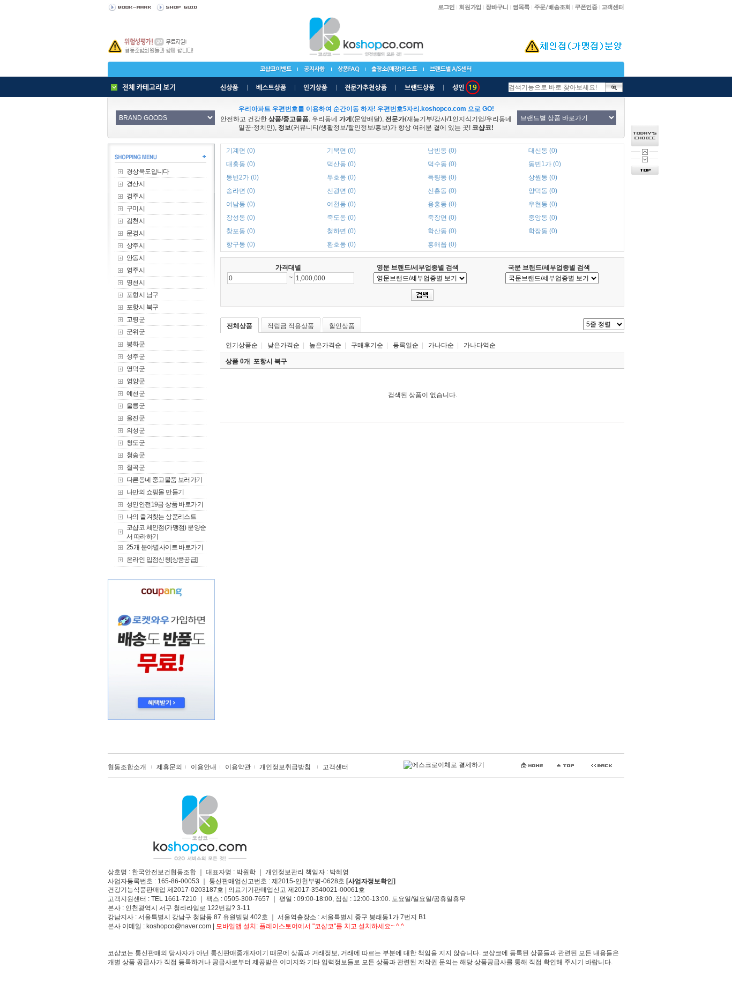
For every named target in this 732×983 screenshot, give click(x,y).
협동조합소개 (127, 767)
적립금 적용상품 (290, 326)
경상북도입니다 (147, 171)
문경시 (135, 233)
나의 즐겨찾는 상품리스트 (161, 516)
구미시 (135, 208)
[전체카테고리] (146, 87)
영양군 (135, 381)
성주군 (135, 356)
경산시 (135, 184)
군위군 (135, 332)
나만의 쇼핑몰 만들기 (155, 492)
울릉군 (135, 405)
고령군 (135, 319)
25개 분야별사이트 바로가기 (164, 547)
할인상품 (342, 326)
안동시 (135, 258)
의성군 (135, 430)
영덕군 (135, 369)
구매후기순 (367, 345)
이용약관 (238, 767)
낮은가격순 (283, 345)
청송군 (135, 455)
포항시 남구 (142, 295)
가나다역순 (480, 345)
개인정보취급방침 (285, 767)
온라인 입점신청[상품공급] (162, 559)
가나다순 (441, 345)
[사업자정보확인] (370, 881)
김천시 (135, 221)
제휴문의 (169, 767)
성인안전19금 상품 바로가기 (164, 504)
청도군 (135, 442)
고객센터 (335, 767)
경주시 (135, 196)
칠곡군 (135, 467)
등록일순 (406, 345)
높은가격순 (325, 345)
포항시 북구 (142, 307)
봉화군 (135, 344)
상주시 (135, 245)
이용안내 (203, 767)
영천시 (135, 282)
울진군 (135, 418)
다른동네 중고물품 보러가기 (164, 479)
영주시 (135, 270)
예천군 (135, 393)
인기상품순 (242, 345)
